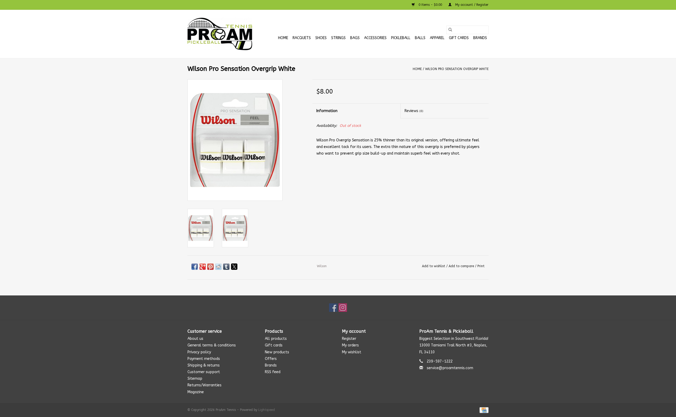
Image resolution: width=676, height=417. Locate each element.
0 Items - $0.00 (430, 5)
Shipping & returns (203, 365)
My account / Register (471, 5)
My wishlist (351, 352)
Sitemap (194, 378)
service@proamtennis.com (450, 368)
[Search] (450, 30)
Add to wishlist (434, 266)
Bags (355, 38)
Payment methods (203, 358)
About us (195, 338)
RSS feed (272, 372)
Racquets (302, 38)
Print (481, 266)
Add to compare (462, 266)
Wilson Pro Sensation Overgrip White (457, 69)
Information (326, 111)
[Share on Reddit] (218, 266)
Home (283, 38)
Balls (420, 38)
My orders (350, 345)
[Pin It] (210, 266)
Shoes (321, 38)
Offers (271, 358)
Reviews (414, 111)
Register (349, 338)
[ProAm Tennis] (219, 34)
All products (276, 338)
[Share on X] (234, 266)
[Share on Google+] (202, 266)
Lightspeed (266, 410)
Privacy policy (199, 352)
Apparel (437, 38)
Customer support (203, 372)
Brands (480, 38)
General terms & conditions (211, 345)
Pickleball (400, 38)
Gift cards (459, 38)
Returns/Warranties (204, 385)
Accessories (375, 38)
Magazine (195, 392)
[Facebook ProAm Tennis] (333, 307)
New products (277, 352)
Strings (338, 38)
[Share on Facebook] (194, 266)
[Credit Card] (483, 410)
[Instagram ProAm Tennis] (343, 307)
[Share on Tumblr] (226, 266)
